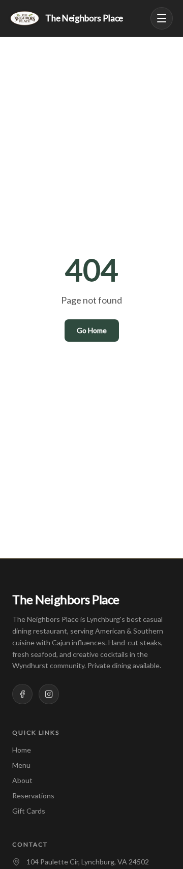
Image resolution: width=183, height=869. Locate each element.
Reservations (33, 795)
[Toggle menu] (161, 18)
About (22, 780)
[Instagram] (49, 694)
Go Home (92, 330)
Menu (21, 765)
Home (21, 749)
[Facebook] (22, 694)
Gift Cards (28, 810)
